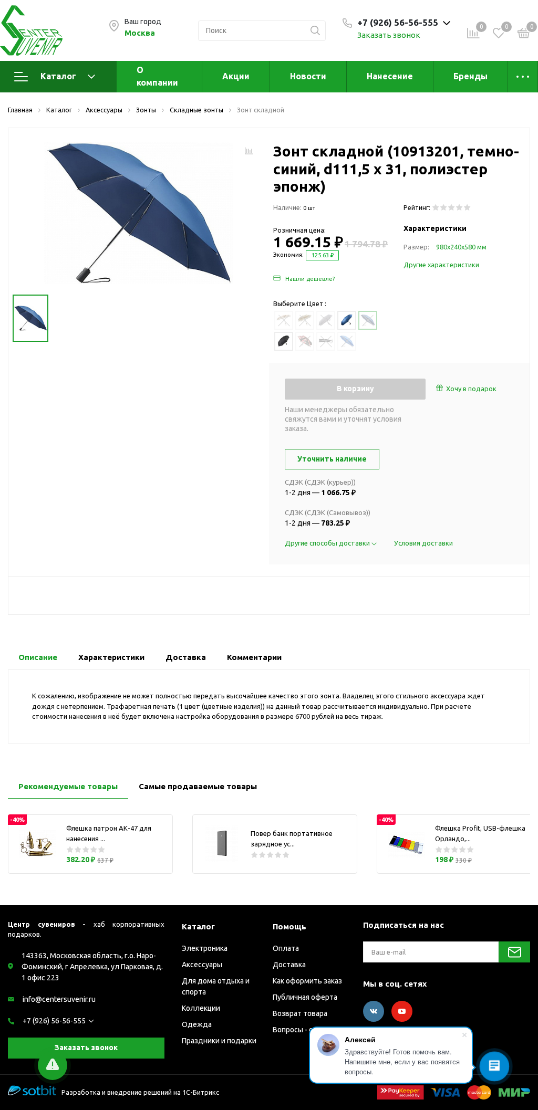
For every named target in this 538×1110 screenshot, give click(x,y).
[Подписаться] (514, 951)
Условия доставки (423, 543)
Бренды (470, 76)
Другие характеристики (441, 264)
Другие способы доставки (328, 543)
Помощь (289, 926)
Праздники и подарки (219, 1040)
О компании (157, 76)
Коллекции (201, 1008)
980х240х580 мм (461, 246)
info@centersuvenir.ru (59, 999)
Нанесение (390, 76)
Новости (308, 76)
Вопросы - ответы (304, 1029)
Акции (236, 76)
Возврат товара (300, 1013)
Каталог (58, 76)
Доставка (289, 964)
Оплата (286, 948)
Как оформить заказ (307, 981)
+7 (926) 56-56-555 (54, 1021)
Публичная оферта (305, 997)
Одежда (197, 1024)
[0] (524, 34)
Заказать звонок (388, 34)
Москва (140, 32)
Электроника (204, 948)
